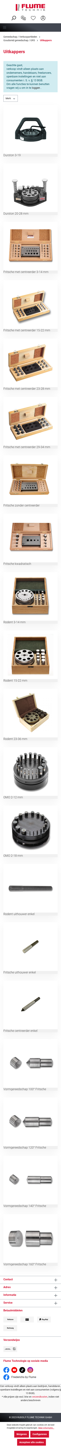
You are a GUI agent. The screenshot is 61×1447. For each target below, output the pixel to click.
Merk (8, 98)
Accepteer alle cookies (31, 1442)
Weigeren (21, 1434)
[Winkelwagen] (50, 15)
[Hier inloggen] (43, 17)
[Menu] (30, 27)
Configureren (40, 1434)
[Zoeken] (13, 17)
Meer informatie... (46, 1428)
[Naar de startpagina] (30, 7)
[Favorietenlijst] (33, 17)
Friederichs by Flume (23, 1377)
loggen (36, 87)
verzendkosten (39, 1396)
